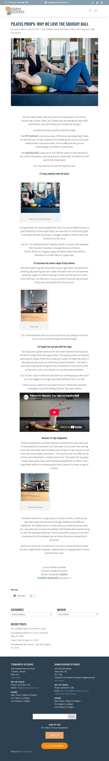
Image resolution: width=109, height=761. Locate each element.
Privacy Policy (25, 751)
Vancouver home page (65, 693)
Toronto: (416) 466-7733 (18, 2)
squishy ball (31, 152)
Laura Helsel (19, 29)
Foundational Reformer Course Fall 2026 (29, 632)
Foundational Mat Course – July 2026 (27, 644)
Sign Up (54, 735)
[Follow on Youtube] (97, 3)
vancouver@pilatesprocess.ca (74, 691)
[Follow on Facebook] (93, 3)
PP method (31, 136)
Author (64, 574)
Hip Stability (47, 29)
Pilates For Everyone (79, 29)
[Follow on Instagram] (102, 3)
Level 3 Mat (16, 640)
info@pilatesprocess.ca (58, 2)
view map (15, 677)
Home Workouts (61, 29)
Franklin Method (46, 577)
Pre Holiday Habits (19, 628)
